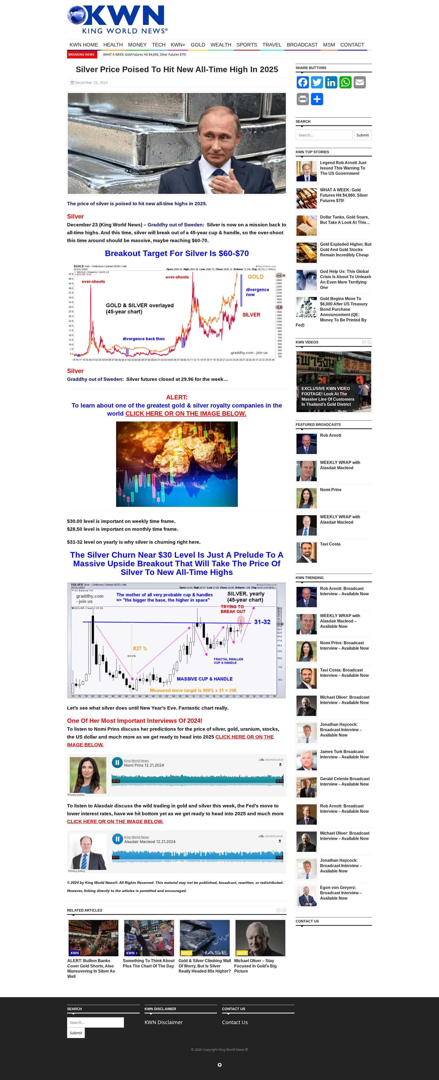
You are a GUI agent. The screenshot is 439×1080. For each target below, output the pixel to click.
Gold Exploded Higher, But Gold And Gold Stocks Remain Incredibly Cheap (345, 249)
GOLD (198, 45)
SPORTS (247, 45)
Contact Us (235, 1022)
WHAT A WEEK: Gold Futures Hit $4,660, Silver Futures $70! (141, 54)
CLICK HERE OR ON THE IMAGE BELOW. (115, 821)
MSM (329, 45)
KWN (75, 953)
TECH (158, 45)
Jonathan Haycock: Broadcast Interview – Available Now (341, 729)
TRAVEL (271, 45)
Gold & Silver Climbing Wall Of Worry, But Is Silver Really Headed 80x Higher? (205, 966)
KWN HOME (84, 45)
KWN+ (178, 45)
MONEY (137, 45)
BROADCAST (302, 45)
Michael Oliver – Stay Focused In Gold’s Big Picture (255, 966)
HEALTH (113, 45)
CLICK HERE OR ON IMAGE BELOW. (186, 413)
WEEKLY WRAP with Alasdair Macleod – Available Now (340, 621)
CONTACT (352, 45)
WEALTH (221, 45)
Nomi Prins (330, 490)
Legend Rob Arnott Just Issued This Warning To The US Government (343, 168)
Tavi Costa (330, 544)
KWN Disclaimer (164, 1022)
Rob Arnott (330, 435)
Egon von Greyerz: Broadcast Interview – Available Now (341, 892)
